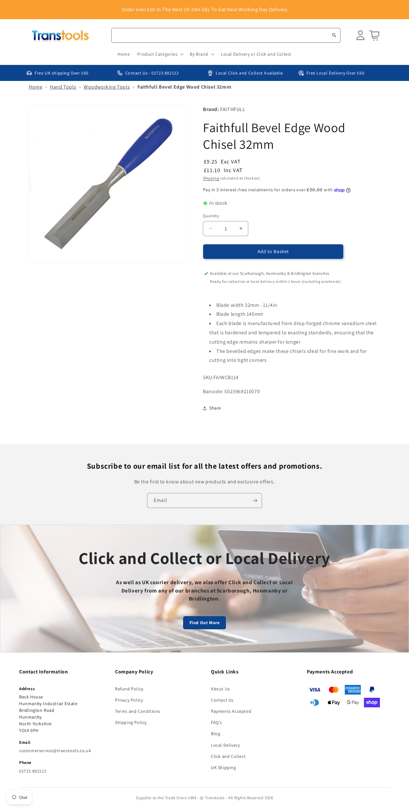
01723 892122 (32, 771)
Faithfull (232, 109)
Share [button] (215, 408)
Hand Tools (63, 86)
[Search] (334, 35)
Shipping (211, 178)
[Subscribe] (255, 500)
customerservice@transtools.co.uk (55, 750)
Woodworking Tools (107, 86)
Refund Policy (129, 689)
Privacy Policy (129, 700)
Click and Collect (228, 756)
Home (35, 86)
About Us (220, 689)
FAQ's (216, 722)
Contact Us (222, 700)
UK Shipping (223, 767)
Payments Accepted (231, 711)
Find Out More (204, 622)
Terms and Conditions (137, 711)
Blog (215, 733)
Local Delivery (225, 745)
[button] (160, 54)
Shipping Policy (131, 722)
